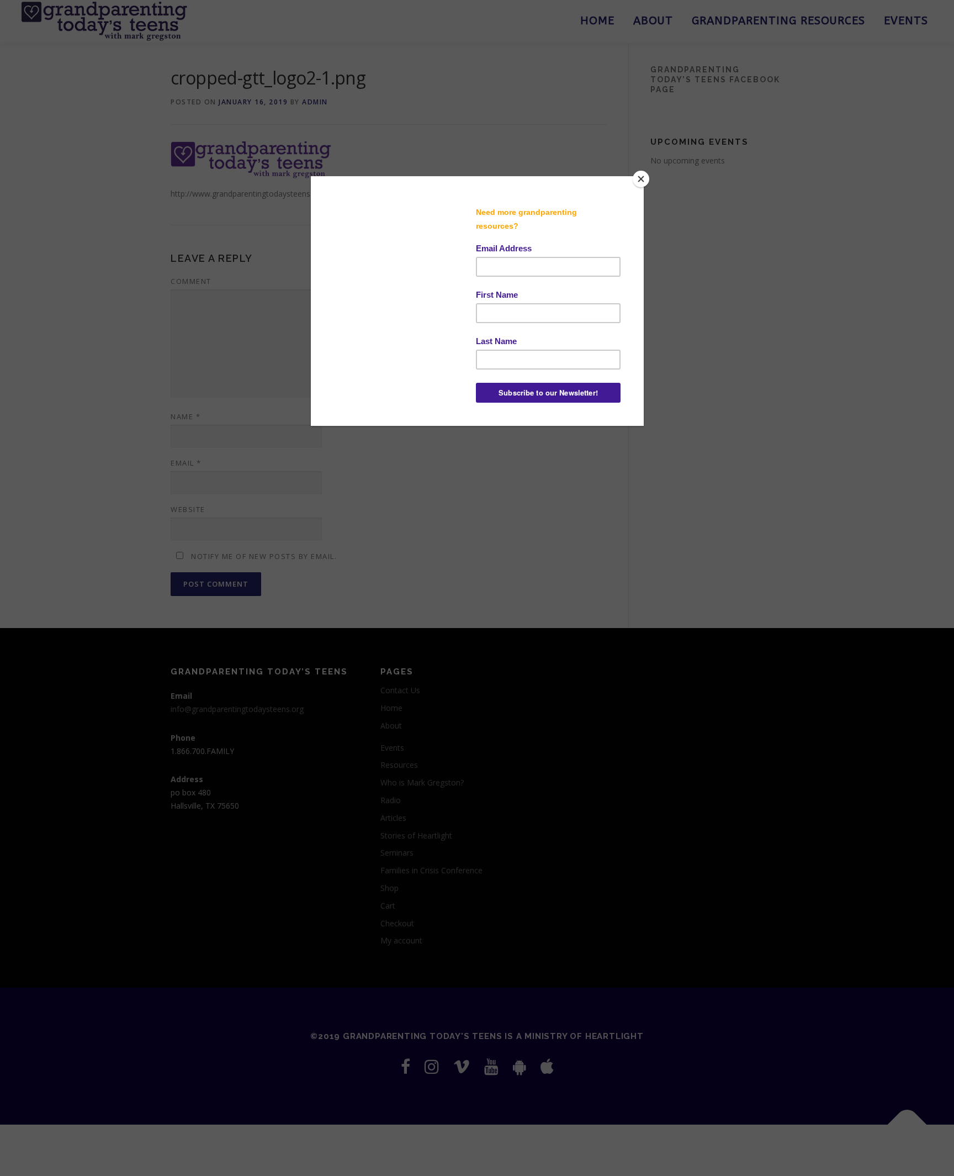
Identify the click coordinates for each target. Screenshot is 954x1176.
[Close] (641, 179)
